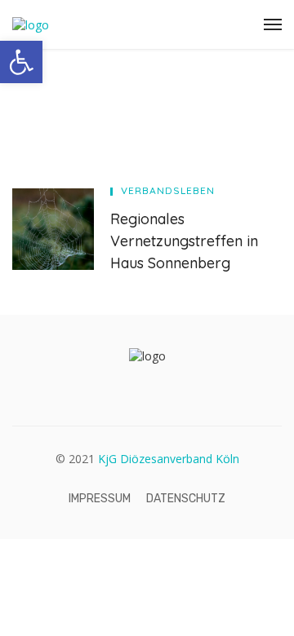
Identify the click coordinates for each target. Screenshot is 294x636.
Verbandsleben (168, 190)
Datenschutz (185, 499)
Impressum (100, 499)
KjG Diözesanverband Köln (168, 458)
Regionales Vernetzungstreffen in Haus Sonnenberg (184, 241)
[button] (21, 62)
